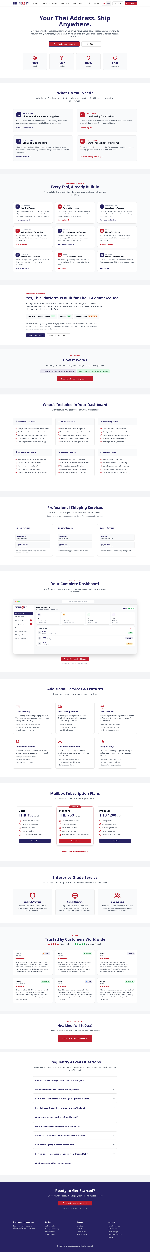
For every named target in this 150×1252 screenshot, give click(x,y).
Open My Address (22, 220)
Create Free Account (66, 44)
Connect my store (22, 157)
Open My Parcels (63, 220)
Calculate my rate (86, 128)
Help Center (112, 1229)
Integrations (77, 3)
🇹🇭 (108, 3)
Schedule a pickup (106, 244)
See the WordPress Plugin (57, 335)
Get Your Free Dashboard (76, 659)
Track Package (113, 1232)
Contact (79, 1229)
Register (132, 3)
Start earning (104, 268)
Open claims (62, 268)
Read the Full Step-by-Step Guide (73, 379)
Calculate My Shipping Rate (73, 1038)
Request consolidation (108, 220)
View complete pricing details (74, 851)
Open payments (21, 268)
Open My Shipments (65, 244)
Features (35, 3)
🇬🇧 (104, 3)
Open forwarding (22, 244)
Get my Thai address (23, 128)
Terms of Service (82, 1234)
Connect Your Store (34, 335)
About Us (80, 1226)
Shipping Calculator (115, 1234)
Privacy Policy (81, 1232)
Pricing (54, 3)
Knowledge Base (65, 3)
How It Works (45, 3)
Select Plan (34, 841)
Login (119, 3)
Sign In (93, 44)
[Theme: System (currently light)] (89, 3)
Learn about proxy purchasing (90, 157)
